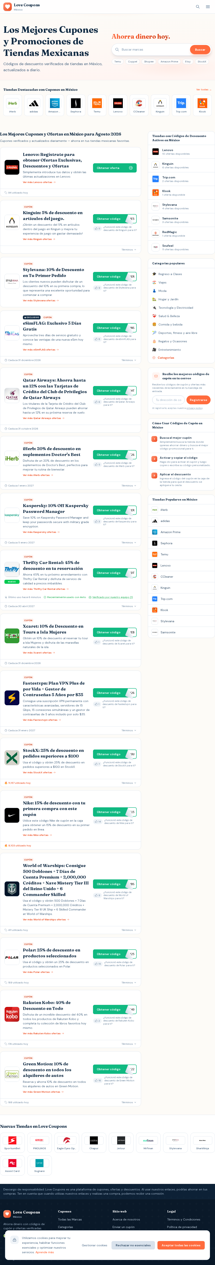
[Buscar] (198, 7)
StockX (202, 61)
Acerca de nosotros (126, 1219)
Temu (117, 61)
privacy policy (194, 408)
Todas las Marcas (70, 1219)
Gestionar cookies (94, 1245)
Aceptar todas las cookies (181, 1245)
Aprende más (44, 1252)
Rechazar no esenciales (133, 1245)
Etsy (188, 61)
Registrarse (198, 400)
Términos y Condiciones (183, 1219)
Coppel (132, 61)
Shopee (148, 61)
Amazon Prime (169, 61)
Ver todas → (204, 89)
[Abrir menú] (208, 7)
